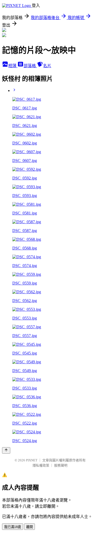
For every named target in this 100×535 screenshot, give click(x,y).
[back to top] (6, 450)
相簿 (12, 66)
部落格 (30, 66)
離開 (29, 527)
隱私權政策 (41, 465)
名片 (47, 66)
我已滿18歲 (12, 527)
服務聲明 (60, 465)
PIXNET (31, 460)
